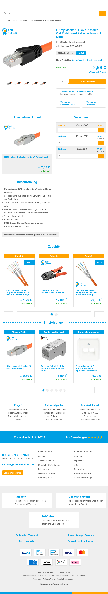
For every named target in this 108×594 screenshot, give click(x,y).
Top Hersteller (27, 541)
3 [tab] (52, 390)
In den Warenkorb (88, 81)
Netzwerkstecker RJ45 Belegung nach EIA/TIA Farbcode (31, 234)
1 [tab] (52, 314)
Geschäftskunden (46, 460)
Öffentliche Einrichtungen (49, 464)
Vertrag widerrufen (13, 472)
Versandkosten (65, 572)
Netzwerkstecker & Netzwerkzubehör (87, 59)
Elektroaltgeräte (45, 477)
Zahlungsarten (44, 469)
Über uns (78, 456)
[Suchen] (102, 13)
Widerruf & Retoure (82, 473)
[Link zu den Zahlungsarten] (54, 558)
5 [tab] (60, 390)
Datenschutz (79, 469)
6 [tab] (65, 390)
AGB (76, 464)
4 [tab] (56, 390)
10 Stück (62, 136)
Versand (103, 72)
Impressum (79, 460)
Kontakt (41, 456)
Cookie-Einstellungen (83, 477)
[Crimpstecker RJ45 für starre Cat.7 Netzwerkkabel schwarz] (9, 82)
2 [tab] (56, 314)
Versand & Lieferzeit (47, 473)
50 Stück (62, 149)
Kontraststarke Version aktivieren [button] (54, 584)
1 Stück (61, 125)
